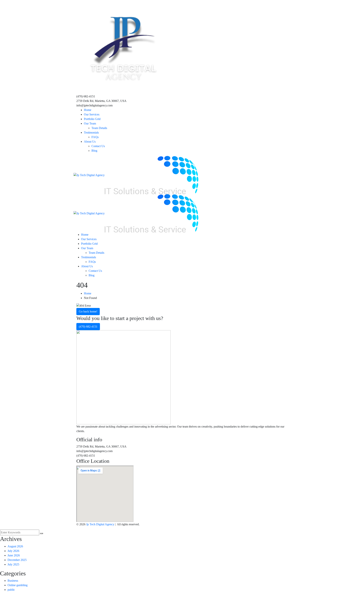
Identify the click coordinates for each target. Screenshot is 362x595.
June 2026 (14, 555)
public (11, 589)
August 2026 (15, 546)
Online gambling (18, 585)
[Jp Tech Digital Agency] (89, 174)
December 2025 (17, 559)
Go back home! (88, 311)
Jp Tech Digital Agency (100, 524)
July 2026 (13, 550)
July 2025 (13, 564)
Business (13, 580)
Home (87, 293)
